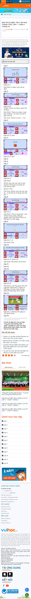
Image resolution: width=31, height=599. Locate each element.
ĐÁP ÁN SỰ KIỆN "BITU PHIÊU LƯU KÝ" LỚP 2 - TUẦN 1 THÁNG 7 (15, 404)
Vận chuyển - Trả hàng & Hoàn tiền (9, 497)
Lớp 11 (6, 459)
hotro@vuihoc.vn (8, 490)
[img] (15, 10)
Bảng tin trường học (5, 518)
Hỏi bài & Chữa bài (5, 522)
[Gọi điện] (27, 595)
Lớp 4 (5, 432)
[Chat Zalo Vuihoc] (27, 589)
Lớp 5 (5, 436)
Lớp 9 (5, 452)
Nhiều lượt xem (8, 367)
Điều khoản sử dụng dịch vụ (7, 501)
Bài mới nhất (22, 367)
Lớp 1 (5, 30)
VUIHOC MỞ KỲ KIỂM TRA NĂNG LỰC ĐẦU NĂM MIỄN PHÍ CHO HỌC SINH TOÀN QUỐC (15, 346)
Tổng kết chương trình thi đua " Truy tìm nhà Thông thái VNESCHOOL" (15, 393)
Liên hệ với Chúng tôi (6, 509)
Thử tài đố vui (4, 520)
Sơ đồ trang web (5, 513)
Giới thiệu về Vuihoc (5, 506)
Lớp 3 (5, 429)
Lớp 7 (5, 444)
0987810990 (12, 493)
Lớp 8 (5, 448)
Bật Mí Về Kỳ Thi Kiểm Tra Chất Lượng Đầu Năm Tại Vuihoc (16, 341)
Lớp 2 (5, 425)
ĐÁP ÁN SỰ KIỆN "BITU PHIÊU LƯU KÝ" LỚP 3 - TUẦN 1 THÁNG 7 (15, 399)
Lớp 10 (6, 455)
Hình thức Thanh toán (6, 495)
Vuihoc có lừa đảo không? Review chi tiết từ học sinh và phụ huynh (15, 337)
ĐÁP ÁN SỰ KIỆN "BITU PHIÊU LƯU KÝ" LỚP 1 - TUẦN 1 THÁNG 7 (15, 410)
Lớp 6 (5, 440)
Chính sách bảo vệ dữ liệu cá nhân (9, 499)
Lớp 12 (6, 463)
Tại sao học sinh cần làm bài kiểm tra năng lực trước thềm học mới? (15, 352)
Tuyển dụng (4, 511)
